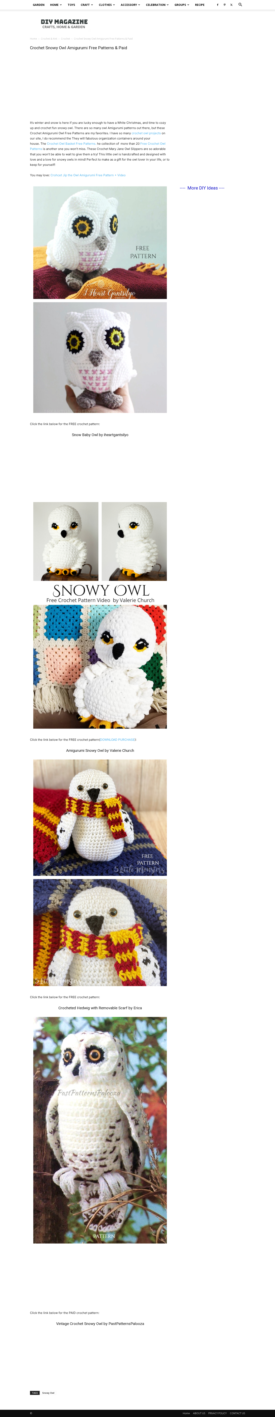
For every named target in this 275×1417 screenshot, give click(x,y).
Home (54, 5)
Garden (38, 5)
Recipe (200, 5)
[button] (240, 5)
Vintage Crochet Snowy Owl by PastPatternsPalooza (100, 1323)
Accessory (129, 5)
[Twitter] (231, 5)
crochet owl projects (146, 133)
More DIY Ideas (202, 188)
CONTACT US (237, 1413)
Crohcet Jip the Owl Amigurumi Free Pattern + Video (88, 175)
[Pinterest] (224, 5)
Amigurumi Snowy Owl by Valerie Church (100, 750)
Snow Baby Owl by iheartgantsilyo (100, 434)
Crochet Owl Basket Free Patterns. (71, 143)
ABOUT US (199, 1413)
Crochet (65, 38)
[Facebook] (218, 5)
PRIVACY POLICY (217, 1413)
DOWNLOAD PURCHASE (117, 740)
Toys (71, 5)
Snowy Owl (48, 1392)
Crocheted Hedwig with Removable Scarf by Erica (100, 1008)
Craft (85, 5)
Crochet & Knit (49, 38)
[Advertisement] (171, 23)
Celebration (155, 5)
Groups (180, 5)
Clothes (105, 5)
